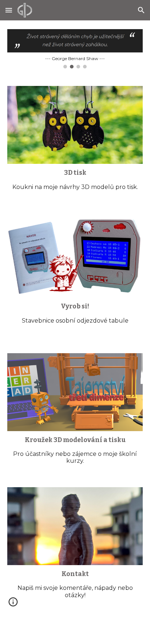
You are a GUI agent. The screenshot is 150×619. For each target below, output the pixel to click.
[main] (75, 183)
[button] (8, 10)
